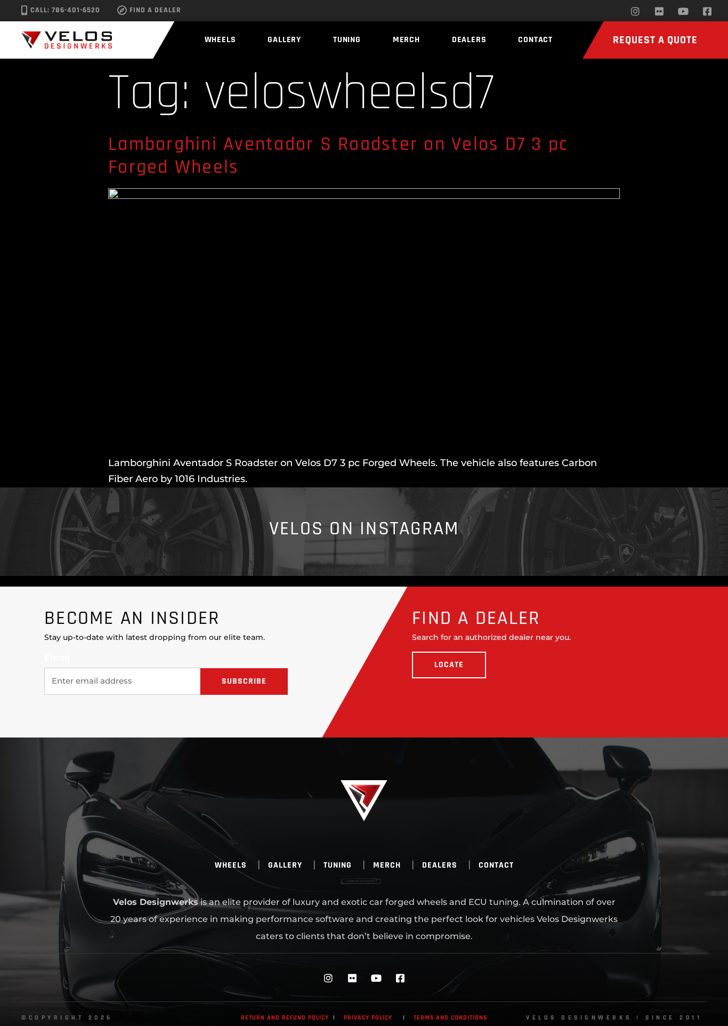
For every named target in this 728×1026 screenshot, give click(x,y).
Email (57, 658)
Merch (406, 39)
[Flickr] (659, 11)
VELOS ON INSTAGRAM (364, 529)
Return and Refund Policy (285, 1018)
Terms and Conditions (450, 1018)
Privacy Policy (368, 1018)
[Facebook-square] (707, 11)
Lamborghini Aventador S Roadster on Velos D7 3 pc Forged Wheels (338, 155)
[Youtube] (683, 11)
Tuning (347, 39)
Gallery (284, 39)
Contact (535, 39)
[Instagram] (635, 11)
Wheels (220, 39)
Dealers (469, 39)
